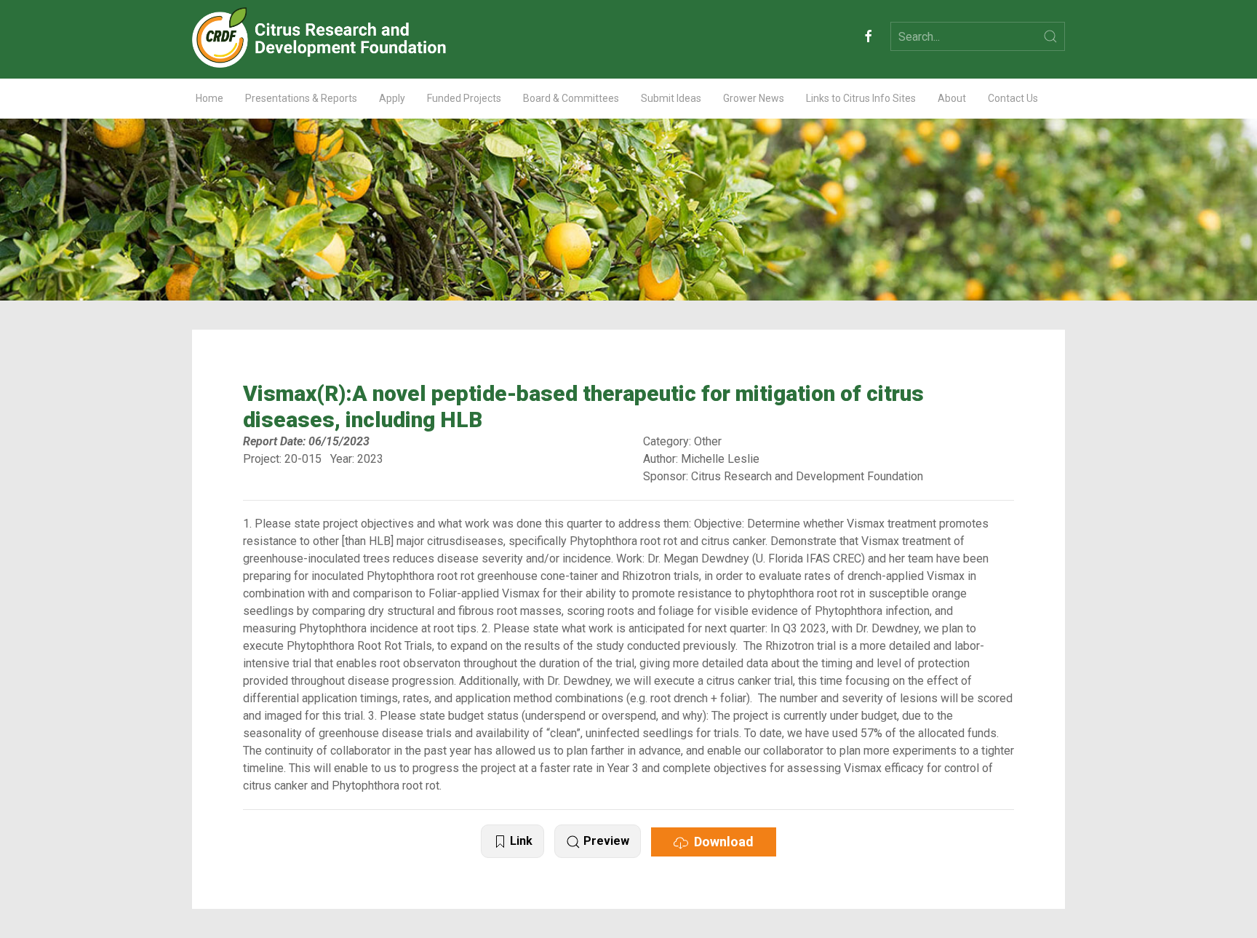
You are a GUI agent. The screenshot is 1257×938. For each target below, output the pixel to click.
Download (721, 841)
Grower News (753, 98)
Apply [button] (392, 98)
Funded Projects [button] (464, 98)
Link (519, 841)
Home (209, 98)
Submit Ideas (671, 98)
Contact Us (1013, 98)
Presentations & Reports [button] (301, 98)
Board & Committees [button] (571, 98)
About (952, 98)
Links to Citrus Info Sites (861, 98)
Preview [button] (604, 841)
